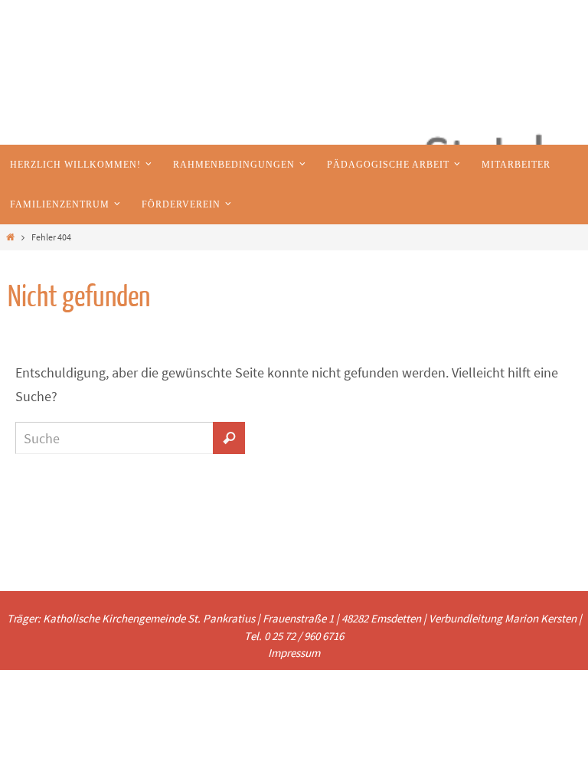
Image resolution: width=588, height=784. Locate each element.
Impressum (294, 652)
